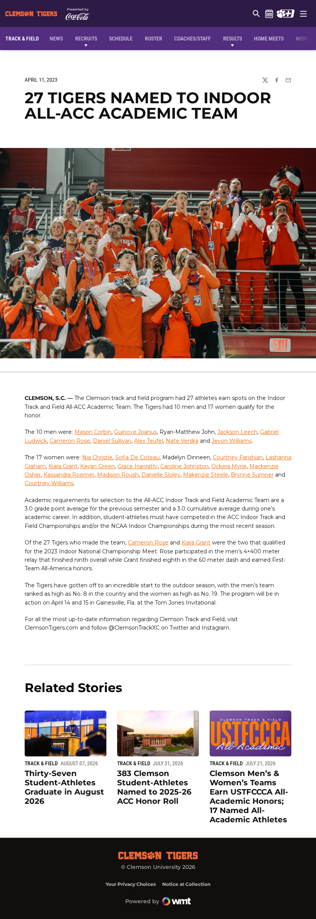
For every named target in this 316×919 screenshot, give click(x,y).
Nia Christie (97, 457)
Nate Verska (182, 440)
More (302, 38)
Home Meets (269, 38)
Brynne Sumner (252, 474)
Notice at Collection (186, 884)
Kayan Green (97, 466)
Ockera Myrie (229, 466)
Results (232, 38)
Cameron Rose (70, 440)
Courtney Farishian (238, 457)
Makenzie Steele (205, 474)
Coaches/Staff (192, 38)
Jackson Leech (237, 431)
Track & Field (41, 763)
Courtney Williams (49, 483)
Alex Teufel (148, 440)
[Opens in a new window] (285, 13)
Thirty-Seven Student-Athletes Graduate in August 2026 (64, 787)
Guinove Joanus (135, 431)
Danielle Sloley (160, 474)
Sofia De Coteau (137, 457)
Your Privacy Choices (131, 884)
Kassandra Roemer (69, 474)
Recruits (88, 38)
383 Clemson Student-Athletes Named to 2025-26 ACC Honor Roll (154, 787)
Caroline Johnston (184, 466)
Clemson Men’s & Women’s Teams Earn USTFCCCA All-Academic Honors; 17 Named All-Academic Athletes (249, 796)
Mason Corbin (92, 431)
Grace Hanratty (138, 466)
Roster (153, 38)
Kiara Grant (63, 466)
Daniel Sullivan (112, 440)
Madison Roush (118, 474)
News (56, 38)
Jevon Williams (232, 440)
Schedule (269, 13)
